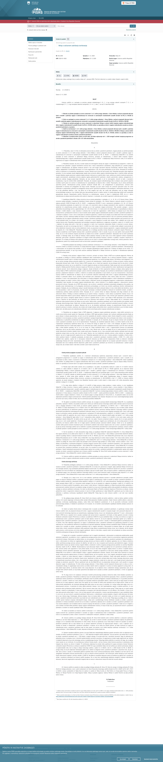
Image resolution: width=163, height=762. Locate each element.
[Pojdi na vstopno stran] (32, 4)
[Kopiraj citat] (68, 39)
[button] (95, 39)
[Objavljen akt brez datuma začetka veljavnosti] (57, 45)
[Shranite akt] (128, 35)
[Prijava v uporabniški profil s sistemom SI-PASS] (128, 3)
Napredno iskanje (131, 29)
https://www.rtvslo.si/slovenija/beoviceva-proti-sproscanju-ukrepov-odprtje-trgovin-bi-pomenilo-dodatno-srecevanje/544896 (84, 696)
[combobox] (45, 26)
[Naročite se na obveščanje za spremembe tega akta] (125, 35)
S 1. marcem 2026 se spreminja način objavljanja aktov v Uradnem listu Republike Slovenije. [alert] (55, 21)
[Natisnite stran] (134, 35)
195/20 (67, 51)
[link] (32, 18)
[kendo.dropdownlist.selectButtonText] (54, 26)
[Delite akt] (131, 35)
